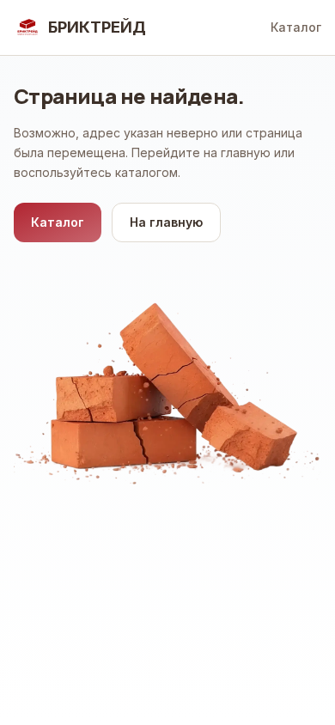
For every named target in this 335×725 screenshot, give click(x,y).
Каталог (296, 27)
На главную (166, 222)
